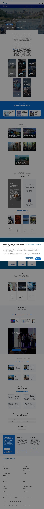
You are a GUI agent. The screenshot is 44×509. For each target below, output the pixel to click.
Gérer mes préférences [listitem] (29, 258)
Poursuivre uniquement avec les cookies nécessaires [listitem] (33, 244)
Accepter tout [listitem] (38, 258)
